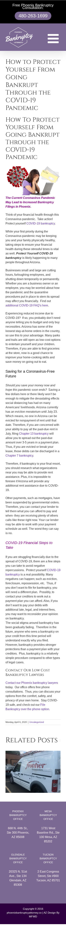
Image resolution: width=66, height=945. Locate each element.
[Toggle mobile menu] (54, 38)
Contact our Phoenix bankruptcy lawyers (32, 682)
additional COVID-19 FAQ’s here (27, 305)
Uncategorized (36, 722)
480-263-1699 (33, 15)
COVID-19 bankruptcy (40, 223)
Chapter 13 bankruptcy (34, 433)
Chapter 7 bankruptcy (19, 455)
